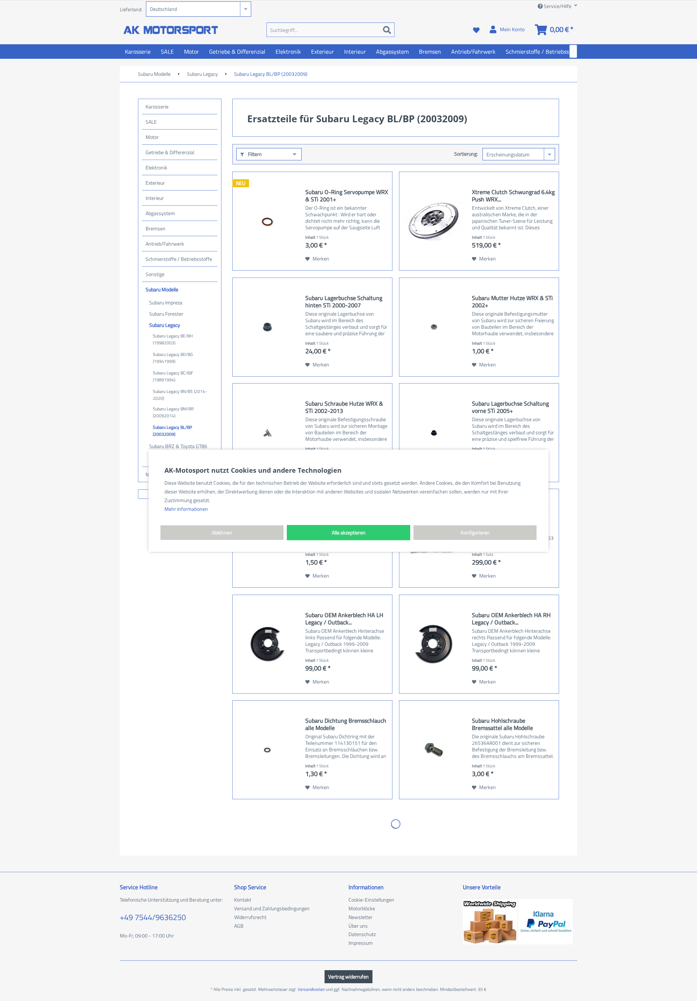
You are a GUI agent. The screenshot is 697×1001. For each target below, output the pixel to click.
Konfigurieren (475, 532)
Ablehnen (222, 532)
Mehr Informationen (186, 509)
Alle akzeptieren (349, 532)
